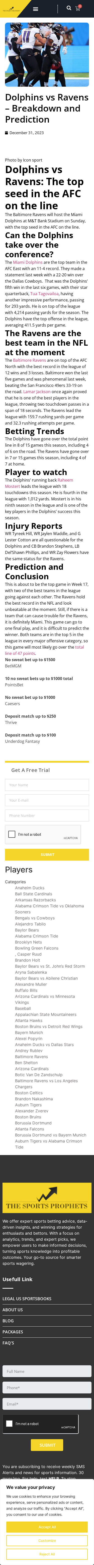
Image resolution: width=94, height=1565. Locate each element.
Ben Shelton (26, 1062)
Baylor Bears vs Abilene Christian (46, 978)
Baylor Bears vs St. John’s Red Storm (50, 966)
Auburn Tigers (28, 1104)
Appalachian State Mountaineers (45, 1014)
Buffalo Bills (26, 990)
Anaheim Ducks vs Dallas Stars (44, 1044)
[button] (36, 9)
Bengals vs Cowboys (35, 917)
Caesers (12, 703)
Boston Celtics (29, 1092)
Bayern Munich (29, 1032)
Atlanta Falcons (29, 1128)
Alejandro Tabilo (30, 923)
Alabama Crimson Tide (36, 935)
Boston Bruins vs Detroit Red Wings (48, 1026)
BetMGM (13, 666)
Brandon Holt (27, 960)
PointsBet (14, 685)
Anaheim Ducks (29, 887)
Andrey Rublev (29, 1050)
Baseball (23, 1008)
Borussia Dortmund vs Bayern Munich (50, 1134)
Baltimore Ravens (29, 360)
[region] (47, 1522)
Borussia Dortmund (33, 1122)
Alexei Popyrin (28, 1038)
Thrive (11, 722)
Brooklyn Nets (28, 942)
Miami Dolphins (28, 262)
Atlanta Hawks (28, 1020)
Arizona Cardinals (32, 1068)
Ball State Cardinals (33, 893)
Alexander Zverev (31, 1110)
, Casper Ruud (28, 954)
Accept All (47, 1527)
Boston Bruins (28, 1116)
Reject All (47, 1554)
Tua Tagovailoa (44, 293)
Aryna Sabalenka (31, 972)
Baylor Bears (27, 929)
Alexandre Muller (31, 984)
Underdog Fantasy (22, 741)
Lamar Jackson (37, 391)
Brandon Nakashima (34, 1098)
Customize (47, 1540)
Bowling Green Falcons (36, 948)
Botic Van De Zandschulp (39, 1074)
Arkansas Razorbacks (35, 899)
